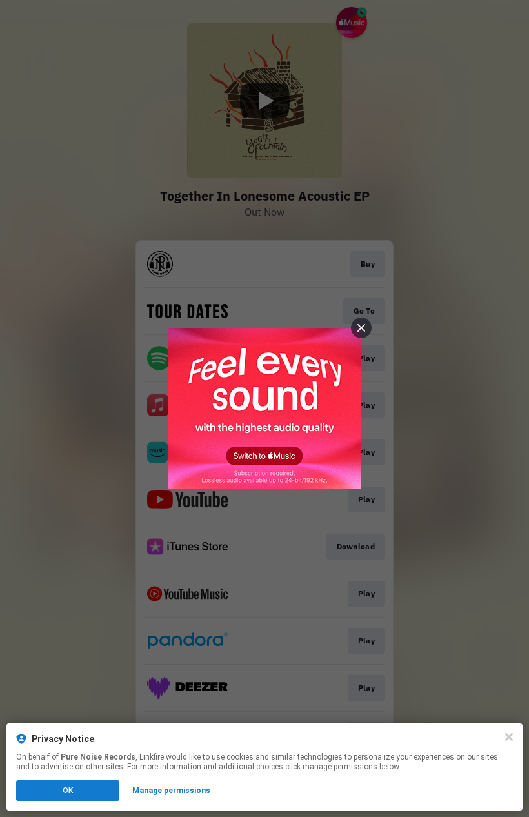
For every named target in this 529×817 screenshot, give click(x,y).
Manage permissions (171, 790)
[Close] (509, 737)
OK (68, 790)
